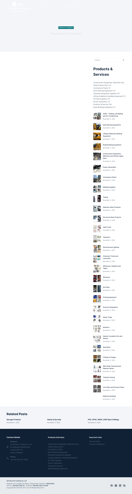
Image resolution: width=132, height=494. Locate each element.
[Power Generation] (97, 168)
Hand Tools (107, 227)
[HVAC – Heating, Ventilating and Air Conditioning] (97, 116)
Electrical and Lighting (111, 247)
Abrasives (106, 277)
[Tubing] (97, 198)
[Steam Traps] (97, 319)
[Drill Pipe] (97, 289)
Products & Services (69, 6)
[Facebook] (112, 485)
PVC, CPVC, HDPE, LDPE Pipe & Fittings (103, 420)
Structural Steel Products (112, 217)
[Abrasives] (97, 279)
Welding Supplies (109, 187)
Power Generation (100, 102)
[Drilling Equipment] (97, 299)
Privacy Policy (94, 441)
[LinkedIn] (120, 485)
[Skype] (124, 485)
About (54, 6)
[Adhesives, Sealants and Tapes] (97, 268)
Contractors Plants (100, 88)
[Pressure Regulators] (97, 309)
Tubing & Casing (109, 377)
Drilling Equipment (109, 297)
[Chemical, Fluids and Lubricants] (97, 259)
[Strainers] (97, 329)
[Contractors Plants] (97, 179)
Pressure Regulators (110, 307)
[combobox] (107, 60)
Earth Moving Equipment (103, 91)
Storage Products (14, 420)
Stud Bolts (106, 347)
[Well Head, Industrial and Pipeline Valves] (97, 369)
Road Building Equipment (103, 107)
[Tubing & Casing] (97, 379)
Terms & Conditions (96, 444)
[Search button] (123, 60)
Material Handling (109, 396)
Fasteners (106, 237)
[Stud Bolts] (97, 349)
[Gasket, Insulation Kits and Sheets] (97, 339)
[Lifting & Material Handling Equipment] (97, 136)
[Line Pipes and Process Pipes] (97, 389)
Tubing (105, 197)
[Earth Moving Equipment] (97, 126)
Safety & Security (54, 420)
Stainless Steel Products (112, 207)
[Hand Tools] (97, 228)
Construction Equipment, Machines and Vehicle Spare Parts (113, 156)
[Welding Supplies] (97, 188)
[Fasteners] (97, 239)
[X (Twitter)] (116, 485)
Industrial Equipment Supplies (104, 93)
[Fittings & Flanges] (97, 359)
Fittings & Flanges (109, 357)
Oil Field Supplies (100, 99)
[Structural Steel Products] (97, 219)
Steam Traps (107, 317)
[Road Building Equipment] (97, 146)
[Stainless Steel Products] (97, 209)
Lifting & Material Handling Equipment (108, 96)
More (86, 6)
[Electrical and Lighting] (97, 249)
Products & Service (66, 27)
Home (44, 6)
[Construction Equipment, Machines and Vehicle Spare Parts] (97, 156)
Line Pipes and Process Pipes (113, 387)
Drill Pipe (106, 287)
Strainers (106, 327)
